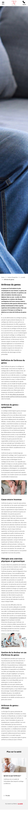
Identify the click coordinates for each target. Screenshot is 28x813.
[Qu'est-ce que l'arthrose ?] (14, 765)
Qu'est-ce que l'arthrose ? (12, 775)
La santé (23, 277)
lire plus (8, 795)
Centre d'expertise (12, 277)
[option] (14, 779)
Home (3, 277)
